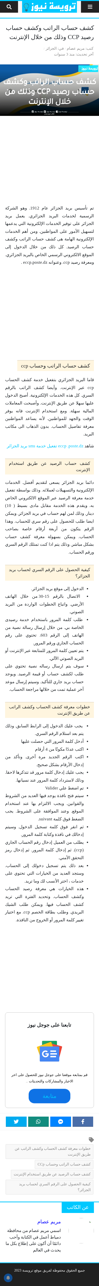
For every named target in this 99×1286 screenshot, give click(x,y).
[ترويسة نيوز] (49, 7)
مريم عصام (76, 48)
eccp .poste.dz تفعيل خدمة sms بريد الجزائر (45, 446)
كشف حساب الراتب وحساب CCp (64, 1164)
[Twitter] (16, 1122)
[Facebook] (83, 1122)
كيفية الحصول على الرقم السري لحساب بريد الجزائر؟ (55, 1187)
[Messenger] (60, 1122)
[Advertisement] (49, 160)
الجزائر (51, 48)
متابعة (49, 1096)
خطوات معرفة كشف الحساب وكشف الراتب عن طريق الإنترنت (53, 1151)
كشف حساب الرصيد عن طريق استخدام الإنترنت (52, 1174)
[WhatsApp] (38, 1122)
